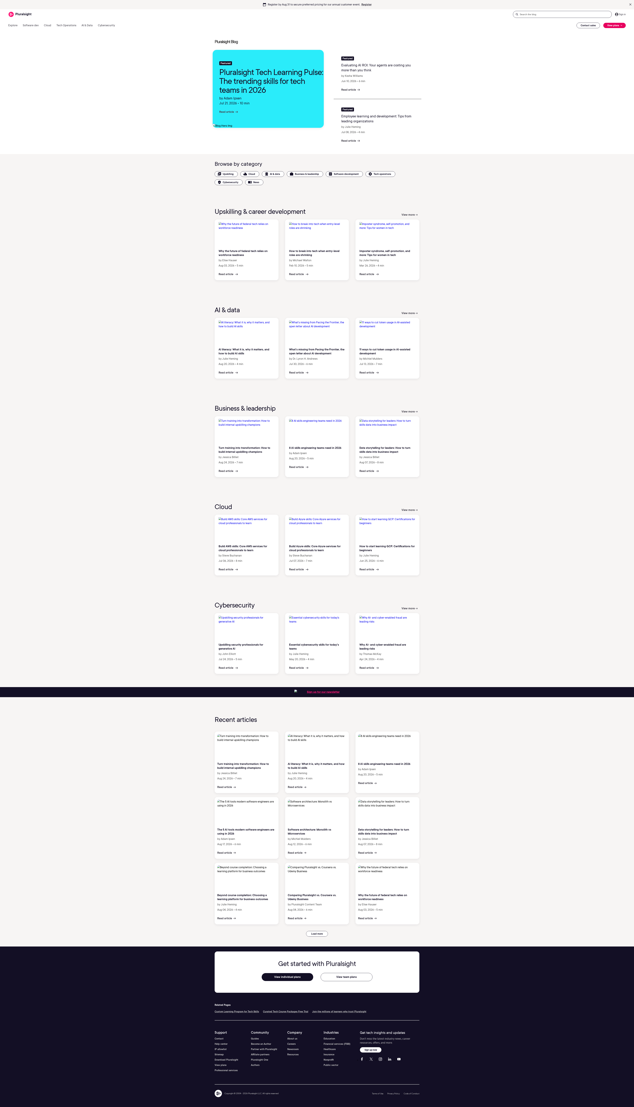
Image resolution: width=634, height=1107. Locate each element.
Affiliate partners (260, 1054)
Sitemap (219, 1054)
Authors (255, 1065)
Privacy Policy (393, 1093)
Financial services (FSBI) (337, 1044)
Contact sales (588, 25)
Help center (221, 1044)
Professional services (226, 1070)
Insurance (329, 1054)
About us (292, 1038)
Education (329, 1038)
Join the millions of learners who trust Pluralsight (339, 1011)
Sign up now (371, 1049)
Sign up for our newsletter (323, 692)
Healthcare (330, 1049)
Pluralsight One (259, 1059)
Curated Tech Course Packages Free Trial (285, 1011)
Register (366, 4)
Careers (291, 1044)
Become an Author (261, 1044)
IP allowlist (221, 1049)
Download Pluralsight (226, 1059)
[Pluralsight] (20, 14)
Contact (219, 1038)
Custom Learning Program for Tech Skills (237, 1011)
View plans (221, 1065)
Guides (255, 1038)
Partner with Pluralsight (264, 1049)
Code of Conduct (411, 1093)
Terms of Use (377, 1093)
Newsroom (293, 1049)
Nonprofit (329, 1059)
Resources (293, 1054)
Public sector (331, 1065)
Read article (226, 111)
